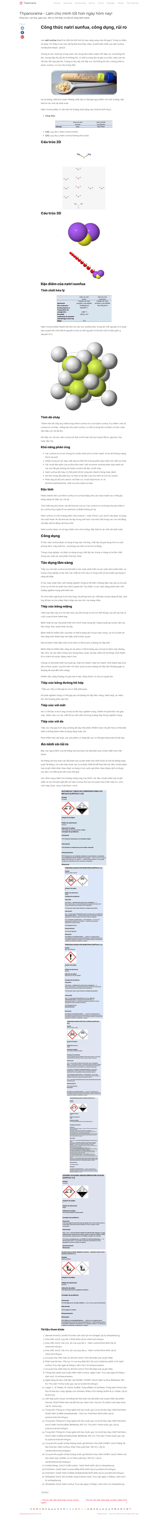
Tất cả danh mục (133, 3)
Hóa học (45, 1492)
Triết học (121, 3)
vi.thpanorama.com (27, 1514)
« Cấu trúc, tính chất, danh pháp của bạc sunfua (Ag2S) (60, 1501)
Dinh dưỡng (68, 3)
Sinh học (92, 3)
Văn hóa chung (80, 3)
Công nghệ (111, 3)
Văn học (101, 3)
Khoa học (57, 3)
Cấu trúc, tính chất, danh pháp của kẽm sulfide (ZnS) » (106, 1501)
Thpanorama (29, 3)
